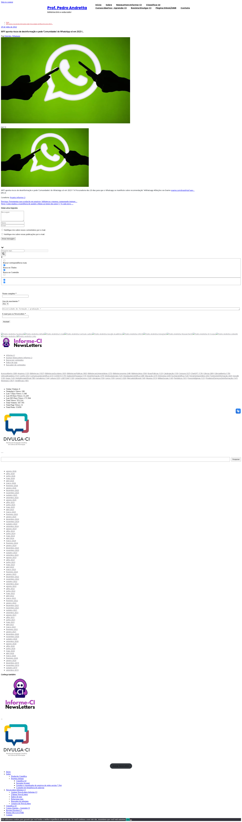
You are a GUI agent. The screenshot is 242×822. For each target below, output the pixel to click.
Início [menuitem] (8, 772)
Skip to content (7, 2)
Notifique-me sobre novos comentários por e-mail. (25, 230)
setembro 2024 (12, 526)
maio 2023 (10, 564)
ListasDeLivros (83, 378)
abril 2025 (10, 509)
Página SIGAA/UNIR (166, 8)
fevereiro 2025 (12, 514)
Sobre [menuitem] (8, 774)
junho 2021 (10, 620)
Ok (128, 819)
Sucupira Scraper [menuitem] (23, 783)
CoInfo (25, 376)
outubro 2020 (11, 639)
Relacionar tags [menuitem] (17, 799)
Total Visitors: (12, 403)
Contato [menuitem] (9, 815)
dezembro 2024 (12, 519)
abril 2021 (10, 624)
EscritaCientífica (180, 376)
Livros (110, 378)
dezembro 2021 (12, 605)
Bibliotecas (37, 373)
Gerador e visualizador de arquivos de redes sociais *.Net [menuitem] (39, 785)
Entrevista (164, 376)
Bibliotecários (139, 373)
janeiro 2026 (11, 488)
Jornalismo (43, 378)
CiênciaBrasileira (10, 376)
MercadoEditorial (136, 378)
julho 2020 (10, 646)
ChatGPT (197, 373)
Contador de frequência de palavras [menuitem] (30, 788)
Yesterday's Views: (14, 391)
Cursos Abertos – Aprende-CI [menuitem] (18, 808)
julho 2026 (10, 473)
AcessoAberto (9, 373)
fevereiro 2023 (12, 572)
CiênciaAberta (222, 373)
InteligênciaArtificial (25, 378)
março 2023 (11, 569)
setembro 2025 (12, 497)
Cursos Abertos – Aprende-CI (111, 8)
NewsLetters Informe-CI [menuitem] (16, 790)
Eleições (8, 36)
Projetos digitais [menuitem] (17, 778)
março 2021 (11, 627)
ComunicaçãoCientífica (42, 376)
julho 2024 (10, 531)
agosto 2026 (11, 471)
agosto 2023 (11, 557)
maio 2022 (10, 593)
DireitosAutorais (114, 376)
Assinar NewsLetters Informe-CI (19, 357)
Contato (185, 8)
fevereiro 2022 (12, 600)
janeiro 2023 (11, 574)
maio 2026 (10, 478)
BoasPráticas (155, 373)
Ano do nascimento (10, 301)
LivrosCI (121, 378)
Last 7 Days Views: (14, 394)
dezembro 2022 (12, 576)
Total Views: (11, 400)
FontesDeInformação (221, 376)
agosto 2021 (11, 615)
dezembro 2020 (12, 634)
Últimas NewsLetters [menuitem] (19, 794)
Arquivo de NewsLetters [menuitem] (21, 803)
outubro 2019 (11, 667)
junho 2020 (10, 648)
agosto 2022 (11, 586)
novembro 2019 (12, 665)
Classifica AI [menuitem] (21, 781)
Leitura (55, 378)
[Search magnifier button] (3, 254)
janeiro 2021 (11, 632)
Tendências (22, 380)
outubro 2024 (11, 524)
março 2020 (11, 655)
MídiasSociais (165, 378)
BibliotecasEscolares (55, 373)
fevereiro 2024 (12, 543)
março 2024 (11, 540)
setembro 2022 (12, 584)
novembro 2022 (12, 579)
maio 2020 (10, 651)
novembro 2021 (12, 608)
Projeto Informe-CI (17, 197)
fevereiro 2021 (12, 629)
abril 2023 (10, 567)
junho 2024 (10, 533)
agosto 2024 (11, 528)
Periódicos (180, 378)
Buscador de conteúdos (16, 365)
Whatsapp (16, 36)
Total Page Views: (13, 405)
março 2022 (11, 598)
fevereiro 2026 (12, 485)
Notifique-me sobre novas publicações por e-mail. (24, 234)
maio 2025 (10, 507)
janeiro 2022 (11, 603)
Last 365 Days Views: (15, 398)
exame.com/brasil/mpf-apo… (183, 190)
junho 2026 (10, 476)
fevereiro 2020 (12, 658)
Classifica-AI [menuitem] (11, 806)
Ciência (208, 373)
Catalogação (171, 373)
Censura (184, 373)
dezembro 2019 (12, 663)
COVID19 (60, 376)
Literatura (98, 378)
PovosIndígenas (196, 378)
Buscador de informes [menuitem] (19, 801)
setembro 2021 (12, 612)
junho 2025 (10, 505)
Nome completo (9, 293)
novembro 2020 (12, 636)
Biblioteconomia (122, 373)
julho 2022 (10, 588)
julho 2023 (10, 560)
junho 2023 (10, 562)
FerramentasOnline (199, 376)
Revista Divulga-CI (141, 8)
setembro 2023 (12, 555)
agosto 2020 (11, 644)
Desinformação (95, 376)
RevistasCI (7, 380)
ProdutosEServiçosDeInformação (222, 378)
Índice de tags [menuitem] (16, 797)
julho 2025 (10, 502)
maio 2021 (10, 622)
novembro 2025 (12, 493)
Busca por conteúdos (15, 360)
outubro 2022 (11, 581)
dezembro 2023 (12, 548)
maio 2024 (10, 536)
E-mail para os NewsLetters (14, 314)
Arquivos (23, 373)
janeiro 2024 (11, 545)
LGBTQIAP (67, 378)
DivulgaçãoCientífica (133, 376)
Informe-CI (10, 355)
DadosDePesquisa (76, 376)
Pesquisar (5, 456)
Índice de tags (11, 362)
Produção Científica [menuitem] (19, 776)
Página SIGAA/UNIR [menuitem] (15, 813)
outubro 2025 (11, 495)
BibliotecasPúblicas (77, 373)
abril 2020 (10, 653)
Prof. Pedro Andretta (67, 7)
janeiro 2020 (11, 660)
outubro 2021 (11, 610)
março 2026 (11, 483)
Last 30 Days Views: (14, 396)
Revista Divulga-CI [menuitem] (14, 810)
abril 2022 (10, 596)
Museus (151, 378)
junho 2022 (10, 591)
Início (7, 22)
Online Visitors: (12, 389)
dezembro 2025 (12, 490)
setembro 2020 (12, 641)
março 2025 (11, 512)
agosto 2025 (11, 500)
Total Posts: (11, 407)
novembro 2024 (12, 521)
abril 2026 (10, 481)
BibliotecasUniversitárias (100, 373)
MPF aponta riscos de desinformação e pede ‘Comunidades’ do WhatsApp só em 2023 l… (29, 24)
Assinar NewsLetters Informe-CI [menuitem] (24, 792)
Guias (10, 378)
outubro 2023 (11, 552)
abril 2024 (10, 538)
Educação (151, 376)
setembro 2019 (12, 670)
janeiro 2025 (11, 517)
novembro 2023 (12, 550)
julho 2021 (10, 617)
